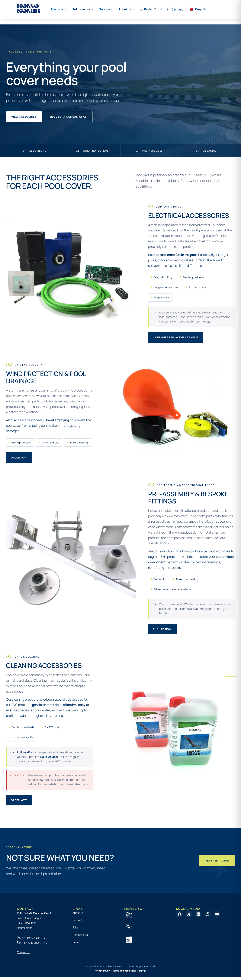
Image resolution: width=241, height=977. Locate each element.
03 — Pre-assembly (149, 150)
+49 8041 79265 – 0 (33, 937)
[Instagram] (207, 914)
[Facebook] (179, 914)
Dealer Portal (80, 934)
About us (77, 912)
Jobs (75, 927)
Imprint (142, 970)
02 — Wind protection (92, 150)
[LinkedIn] (198, 914)
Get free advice (217, 860)
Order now (19, 457)
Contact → (23, 952)
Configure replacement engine (175, 337)
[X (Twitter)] (188, 914)
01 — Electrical (34, 150)
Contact (77, 920)
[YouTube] (217, 914)
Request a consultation (68, 116)
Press (75, 942)
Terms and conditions (124, 970)
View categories (24, 116)
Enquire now (162, 629)
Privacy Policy (102, 970)
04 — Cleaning (206, 150)
